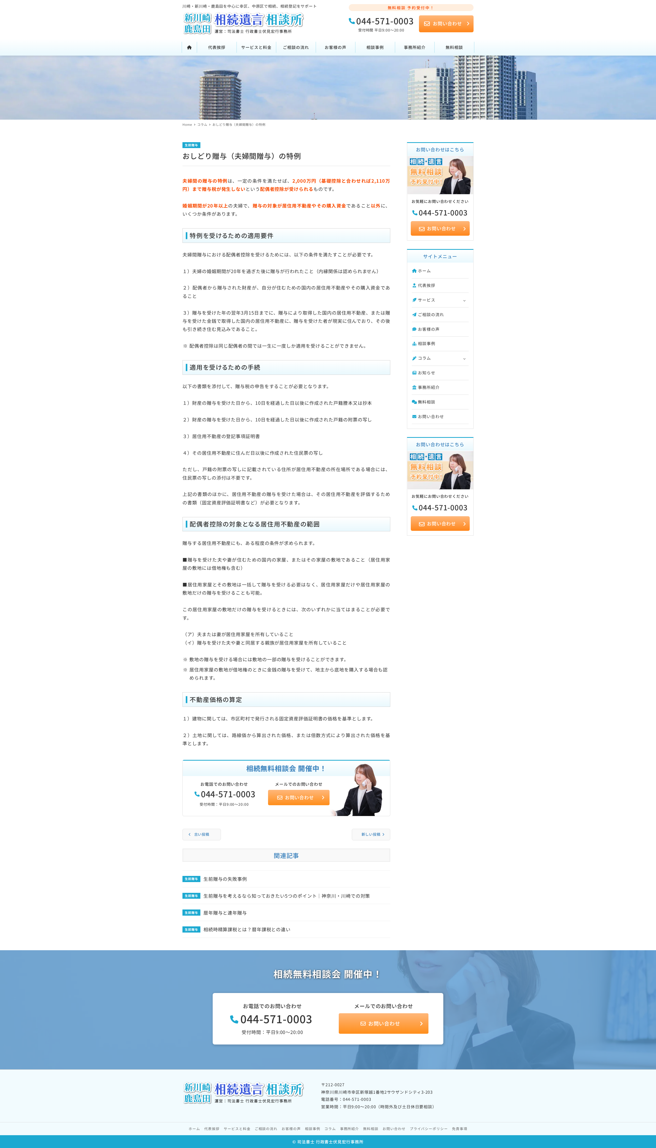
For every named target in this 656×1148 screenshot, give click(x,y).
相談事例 (426, 343)
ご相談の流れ (431, 314)
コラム (424, 358)
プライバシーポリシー (429, 1128)
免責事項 (459, 1128)
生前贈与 (191, 145)
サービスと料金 (237, 1128)
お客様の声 (429, 329)
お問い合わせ (431, 416)
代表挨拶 (426, 285)
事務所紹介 (429, 387)
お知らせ (426, 373)
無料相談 (426, 402)
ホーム (424, 271)
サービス (426, 300)
